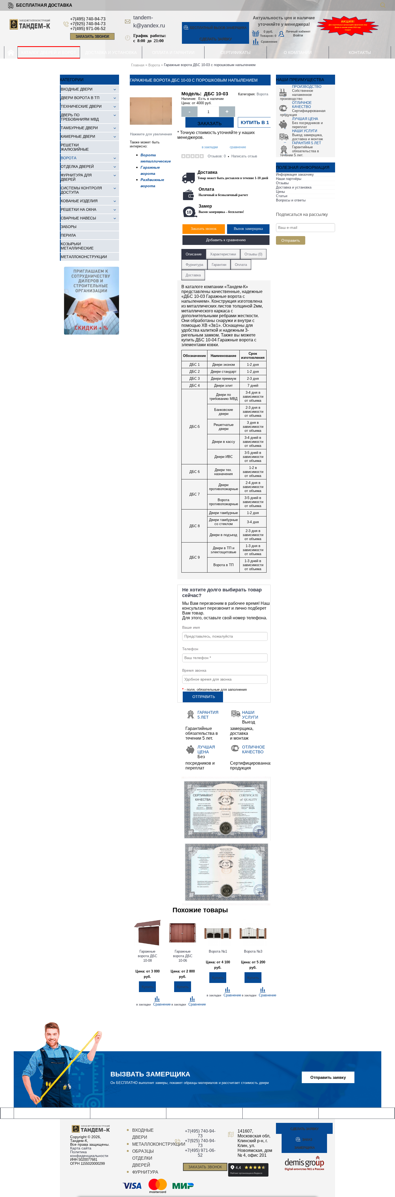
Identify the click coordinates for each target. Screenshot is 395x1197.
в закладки (210, 147)
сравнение (238, 147)
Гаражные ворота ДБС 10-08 (148, 956)
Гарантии (219, 265)
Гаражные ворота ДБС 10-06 (183, 956)
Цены (280, 192)
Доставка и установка (293, 187)
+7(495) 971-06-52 (88, 28)
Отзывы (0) (253, 254)
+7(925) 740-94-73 (88, 23)
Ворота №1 (218, 951)
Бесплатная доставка (44, 5)
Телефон (190, 649)
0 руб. (268, 32)
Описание (194, 254)
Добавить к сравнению (226, 240)
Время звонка (194, 670)
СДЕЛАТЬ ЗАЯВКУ (215, 39)
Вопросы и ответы (291, 200)
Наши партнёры (288, 179)
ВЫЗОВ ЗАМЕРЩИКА (218, 28)
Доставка (193, 275)
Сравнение (269, 41)
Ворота (262, 94)
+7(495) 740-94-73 (88, 19)
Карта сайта (80, 1148)
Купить (147, 987)
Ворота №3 (253, 951)
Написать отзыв (244, 156)
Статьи (281, 196)
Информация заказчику (295, 174)
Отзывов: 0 (217, 156)
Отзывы (282, 183)
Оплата (241, 265)
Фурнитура (194, 265)
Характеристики (223, 254)
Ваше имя (191, 627)
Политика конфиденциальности (89, 1154)
